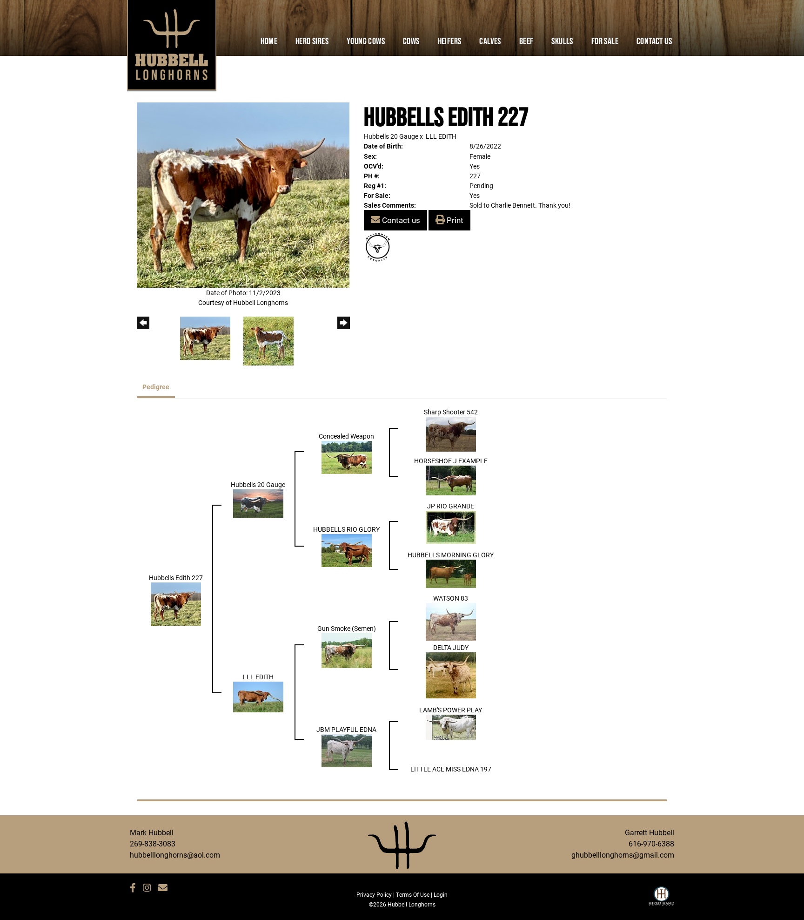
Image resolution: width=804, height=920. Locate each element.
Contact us (400, 220)
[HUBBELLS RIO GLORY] (347, 549)
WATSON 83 (450, 598)
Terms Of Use (412, 894)
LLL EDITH (441, 136)
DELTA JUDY (451, 647)
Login (441, 894)
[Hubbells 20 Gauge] (258, 503)
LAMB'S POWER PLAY (450, 709)
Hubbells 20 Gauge (391, 136)
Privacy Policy (374, 894)
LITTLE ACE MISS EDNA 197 (450, 768)
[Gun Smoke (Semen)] (347, 649)
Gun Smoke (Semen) (346, 628)
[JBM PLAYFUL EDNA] (347, 749)
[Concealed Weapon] (347, 456)
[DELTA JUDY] (451, 674)
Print (454, 220)
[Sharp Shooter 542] (451, 433)
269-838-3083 (152, 843)
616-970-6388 (651, 843)
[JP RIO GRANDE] (451, 526)
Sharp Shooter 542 (451, 411)
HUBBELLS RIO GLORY (346, 529)
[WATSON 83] (451, 620)
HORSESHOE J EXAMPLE (451, 460)
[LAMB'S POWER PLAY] (451, 726)
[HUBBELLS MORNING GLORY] (451, 572)
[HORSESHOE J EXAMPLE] (451, 479)
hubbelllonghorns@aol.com (175, 854)
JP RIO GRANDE (450, 505)
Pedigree (155, 386)
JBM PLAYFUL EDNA (346, 729)
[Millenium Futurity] (380, 246)
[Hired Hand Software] (661, 900)
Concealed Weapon (346, 436)
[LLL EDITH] (258, 696)
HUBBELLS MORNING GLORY (451, 554)
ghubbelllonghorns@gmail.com (622, 854)
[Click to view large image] (243, 194)
